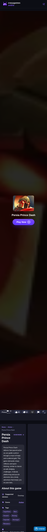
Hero (15, 511)
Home (4, 427)
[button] (44, 412)
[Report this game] (38, 412)
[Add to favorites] (32, 412)
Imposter (6, 519)
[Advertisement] (37, 457)
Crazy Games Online (12, 4)
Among (14, 515)
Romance (6, 524)
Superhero (6, 511)
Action (10, 427)
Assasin (6, 515)
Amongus (16, 519)
